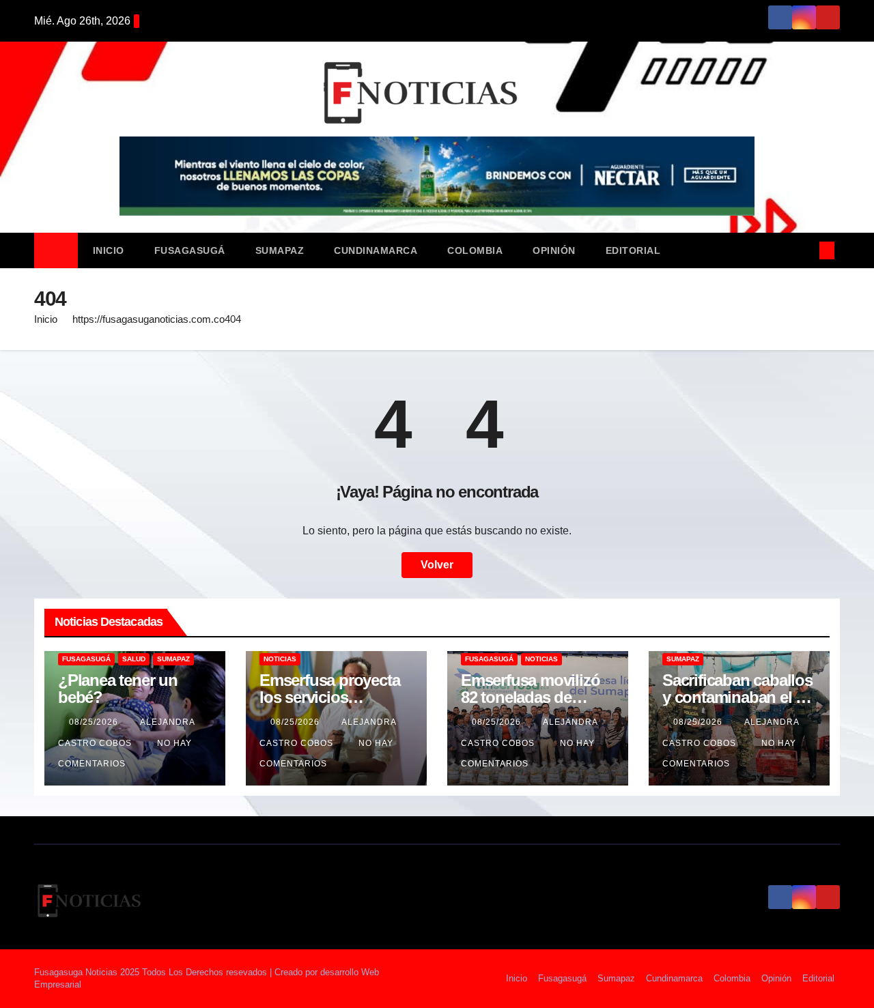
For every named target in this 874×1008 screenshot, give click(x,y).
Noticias (280, 659)
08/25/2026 (95, 722)
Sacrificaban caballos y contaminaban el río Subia (738, 697)
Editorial (633, 250)
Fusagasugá (189, 250)
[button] (804, 250)
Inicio (108, 250)
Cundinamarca (375, 250)
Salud (133, 659)
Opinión (554, 250)
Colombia (475, 250)
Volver (437, 565)
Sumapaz (280, 250)
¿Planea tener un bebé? (118, 688)
